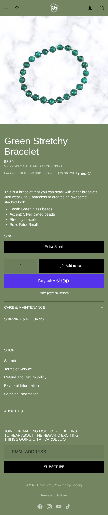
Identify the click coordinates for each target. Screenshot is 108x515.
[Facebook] (40, 506)
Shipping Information (21, 394)
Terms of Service (18, 369)
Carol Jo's (44, 485)
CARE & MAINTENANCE (24, 307)
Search (10, 360)
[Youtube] (59, 506)
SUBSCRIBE (54, 467)
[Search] (17, 8)
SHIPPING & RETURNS (24, 319)
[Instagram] (49, 506)
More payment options (54, 292)
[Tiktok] (68, 506)
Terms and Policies (54, 495)
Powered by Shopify (68, 485)
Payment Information (21, 385)
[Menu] (6, 8)
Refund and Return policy (25, 377)
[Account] (90, 8)
